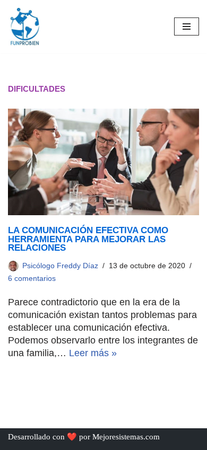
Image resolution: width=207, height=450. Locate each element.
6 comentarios (32, 279)
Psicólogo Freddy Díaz (60, 266)
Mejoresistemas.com (126, 437)
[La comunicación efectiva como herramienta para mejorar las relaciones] (103, 162)
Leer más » (93, 353)
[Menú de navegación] (186, 26)
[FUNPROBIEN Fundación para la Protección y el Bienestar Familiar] (24, 26)
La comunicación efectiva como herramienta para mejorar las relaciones (88, 238)
